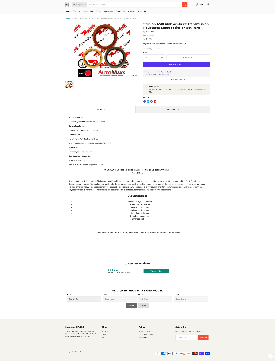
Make (69, 295)
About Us (142, 11)
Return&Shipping (172, 109)
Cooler (98, 11)
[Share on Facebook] (144, 101)
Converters (108, 11)
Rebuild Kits (88, 11)
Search (76, 11)
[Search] (184, 4)
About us (105, 331)
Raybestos (150, 32)
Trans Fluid (120, 11)
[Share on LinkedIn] (151, 101)
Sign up (203, 337)
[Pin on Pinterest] (155, 101)
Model (105, 295)
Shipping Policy (144, 331)
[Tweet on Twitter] (148, 101)
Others (131, 11)
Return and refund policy (147, 334)
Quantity (146, 52)
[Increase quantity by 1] (162, 57)
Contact (104, 334)
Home (67, 11)
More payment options (177, 79)
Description (100, 109)
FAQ (103, 337)
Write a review (156, 271)
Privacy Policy (144, 337)
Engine (177, 295)
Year (140, 295)
